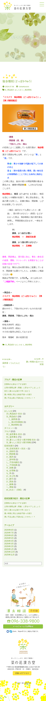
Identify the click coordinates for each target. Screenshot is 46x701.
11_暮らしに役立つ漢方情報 (18, 442)
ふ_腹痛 (9, 484)
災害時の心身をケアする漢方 (15, 384)
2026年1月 (9, 549)
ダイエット (9, 428)
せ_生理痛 (10, 471)
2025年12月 (9, 552)
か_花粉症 (10, 451)
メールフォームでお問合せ (23, 626)
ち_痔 (8, 473)
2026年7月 (9, 533)
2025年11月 (9, 555)
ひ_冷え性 (10, 476)
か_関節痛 (10, 454)
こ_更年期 (10, 459)
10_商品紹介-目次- (14, 414)
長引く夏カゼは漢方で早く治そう (17, 391)
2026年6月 (9, 535)
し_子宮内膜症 (12, 462)
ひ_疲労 (9, 479)
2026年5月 (9, 538)
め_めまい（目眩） (14, 490)
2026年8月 (9, 530)
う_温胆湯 (12, 419)
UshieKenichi (24, 87)
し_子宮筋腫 (11, 465)
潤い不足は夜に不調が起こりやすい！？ (19, 398)
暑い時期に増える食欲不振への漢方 (18, 394)
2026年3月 (9, 544)
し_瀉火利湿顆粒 (15, 422)
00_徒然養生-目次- (14, 434)
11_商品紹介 (9, 90)
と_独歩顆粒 (27, 90)
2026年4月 (9, 541)
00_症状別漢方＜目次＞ (16, 449)
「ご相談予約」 (9, 281)
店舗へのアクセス (22, 673)
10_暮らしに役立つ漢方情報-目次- (21, 440)
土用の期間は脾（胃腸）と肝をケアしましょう (22, 388)
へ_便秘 (9, 487)
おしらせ (18, 90)
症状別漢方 (9, 446)
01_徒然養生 (11, 437)
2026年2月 (9, 546)
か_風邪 (9, 457)
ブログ (7, 431)
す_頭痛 (9, 468)
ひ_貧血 (9, 481)
